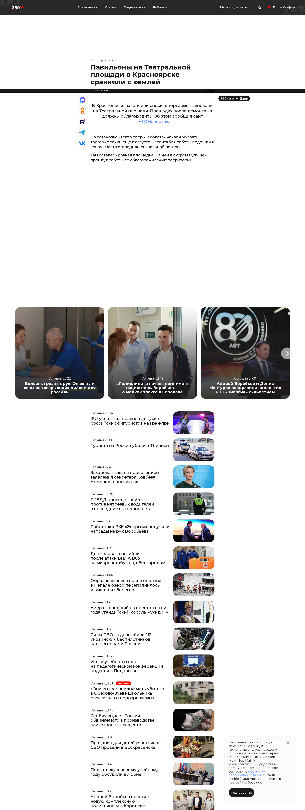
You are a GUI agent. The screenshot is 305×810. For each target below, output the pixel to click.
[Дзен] (234, 98)
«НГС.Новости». (152, 121)
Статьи (110, 7)
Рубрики (160, 7)
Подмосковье (134, 7)
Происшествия (100, 90)
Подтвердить (241, 792)
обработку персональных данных (247, 773)
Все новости (87, 7)
